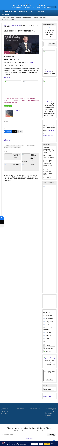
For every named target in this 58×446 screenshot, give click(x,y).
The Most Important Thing (41, 17)
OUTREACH (41, 11)
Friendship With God (33, 139)
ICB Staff (7, 32)
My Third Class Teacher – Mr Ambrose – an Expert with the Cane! (47, 163)
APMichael (49, 315)
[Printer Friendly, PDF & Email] (8, 106)
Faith (11, 147)
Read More (7, 77)
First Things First (16, 165)
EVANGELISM (23, 11)
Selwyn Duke (49, 348)
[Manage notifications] (3, 443)
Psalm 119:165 (51, 130)
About (12, 19)
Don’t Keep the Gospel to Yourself (16, 155)
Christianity (32, 145)
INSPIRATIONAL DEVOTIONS (14, 25)
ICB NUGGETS (5, 14)
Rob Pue (48, 345)
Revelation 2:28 (29, 62)
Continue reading (29, 438)
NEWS (33, 11)
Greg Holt (48, 332)
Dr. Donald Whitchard (47, 328)
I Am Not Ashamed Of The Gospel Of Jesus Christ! (16, 17)
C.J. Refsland (49, 325)
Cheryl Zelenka (50, 322)
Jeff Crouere (49, 339)
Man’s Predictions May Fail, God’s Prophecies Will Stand (29, 157)
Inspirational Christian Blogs (29, 5)
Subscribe (52, 43)
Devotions (6, 147)
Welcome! (5, 19)
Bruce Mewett (49, 318)
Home (5, 25)
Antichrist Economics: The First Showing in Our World (49, 150)
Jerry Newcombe (50, 342)
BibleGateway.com (48, 135)
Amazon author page (49, 71)
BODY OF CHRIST (10, 11)
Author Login (47, 396)
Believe (32, 164)
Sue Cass (48, 351)
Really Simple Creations (49, 103)
